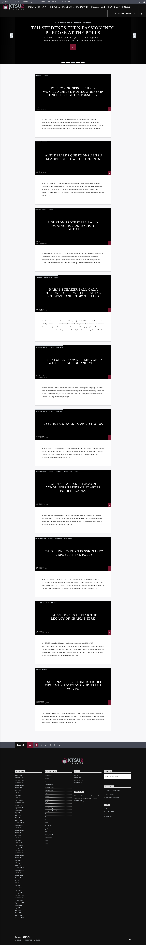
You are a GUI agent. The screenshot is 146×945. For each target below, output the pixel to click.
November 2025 (19, 782)
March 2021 (18, 888)
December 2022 (19, 850)
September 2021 (19, 875)
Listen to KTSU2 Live (124, 14)
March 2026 (18, 775)
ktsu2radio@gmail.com (112, 797)
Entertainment (41, 347)
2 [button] (68, 62)
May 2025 (18, 792)
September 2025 (19, 785)
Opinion (54, 602)
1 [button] (63, 62)
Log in (76, 775)
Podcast (69, 7)
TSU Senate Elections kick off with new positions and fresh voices (73, 685)
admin (38, 108)
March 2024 (18, 820)
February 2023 (19, 845)
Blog (34, 2)
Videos (25, 2)
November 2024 (19, 802)
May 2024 (18, 815)
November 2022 (19, 853)
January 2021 (18, 893)
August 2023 (18, 832)
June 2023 (18, 835)
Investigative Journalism (51, 811)
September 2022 (19, 855)
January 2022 (18, 865)
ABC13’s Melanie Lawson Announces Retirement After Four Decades (73, 487)
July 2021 (17, 880)
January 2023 (18, 848)
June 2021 (18, 883)
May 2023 (18, 838)
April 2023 (18, 840)
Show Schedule (110, 811)
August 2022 (18, 857)
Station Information (50, 832)
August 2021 (18, 878)
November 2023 (19, 825)
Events (56, 7)
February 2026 (19, 777)
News (33, 7)
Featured (59, 347)
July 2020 (17, 908)
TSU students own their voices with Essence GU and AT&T (73, 361)
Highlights (48, 277)
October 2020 (19, 900)
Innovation (68, 539)
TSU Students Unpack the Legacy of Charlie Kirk (73, 616)
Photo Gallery (48, 826)
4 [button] (78, 62)
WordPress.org (78, 782)
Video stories (48, 838)
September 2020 (19, 903)
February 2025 (19, 800)
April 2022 (18, 860)
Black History (40, 471)
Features (83, 7)
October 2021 (19, 872)
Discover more (78, 800)
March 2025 (18, 797)
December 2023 (19, 823)
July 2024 (17, 812)
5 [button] (83, 62)
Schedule (7, 2)
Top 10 (42, 2)
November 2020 (19, 898)
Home (107, 809)
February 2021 (19, 890)
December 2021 (19, 868)
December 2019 (19, 918)
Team (17, 2)
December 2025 (19, 780)
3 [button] (73, 62)
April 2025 (18, 795)
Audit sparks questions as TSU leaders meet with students (73, 157)
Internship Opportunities (51, 808)
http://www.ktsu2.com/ (113, 790)
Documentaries (49, 784)
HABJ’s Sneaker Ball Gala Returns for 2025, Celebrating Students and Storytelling (73, 293)
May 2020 (18, 910)
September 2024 (19, 808)
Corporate (52, 2)
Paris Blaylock (40, 376)
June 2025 (18, 790)
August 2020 (18, 905)
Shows (44, 7)
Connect (115, 7)
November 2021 (19, 870)
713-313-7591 (110, 794)
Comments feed (78, 780)
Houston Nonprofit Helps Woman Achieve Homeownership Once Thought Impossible (73, 91)
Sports (46, 829)
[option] (73, 35)
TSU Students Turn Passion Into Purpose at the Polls (73, 30)
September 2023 (19, 830)
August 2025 (18, 787)
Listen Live (99, 7)
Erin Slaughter (40, 171)
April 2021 (18, 885)
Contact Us (65, 2)
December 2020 (19, 895)
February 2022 (19, 863)
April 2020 (18, 913)
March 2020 (18, 915)
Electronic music (49, 787)
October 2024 (19, 805)
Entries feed (77, 777)
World (50, 210)
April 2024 (18, 817)
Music (46, 817)
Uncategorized (41, 669)
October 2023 (19, 827)
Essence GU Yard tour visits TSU (73, 423)
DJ (45, 781)
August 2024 (18, 810)
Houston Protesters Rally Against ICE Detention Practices (73, 226)
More (127, 7)
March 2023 (18, 842)
